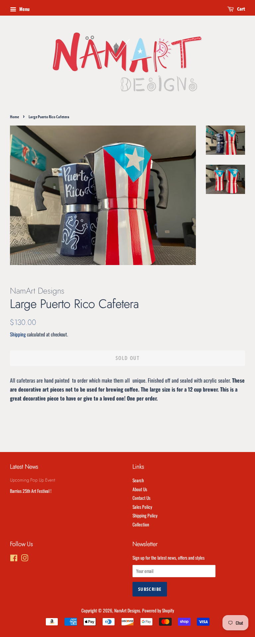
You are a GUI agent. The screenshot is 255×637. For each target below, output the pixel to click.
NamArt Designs (127, 610)
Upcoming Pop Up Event (32, 480)
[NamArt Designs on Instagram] (24, 559)
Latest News (24, 466)
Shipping (18, 334)
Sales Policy (142, 506)
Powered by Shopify (158, 610)
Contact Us (141, 498)
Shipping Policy (144, 515)
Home (14, 117)
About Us (139, 489)
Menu (24, 8)
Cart (240, 9)
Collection (140, 524)
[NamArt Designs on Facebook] (14, 559)
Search (138, 480)
